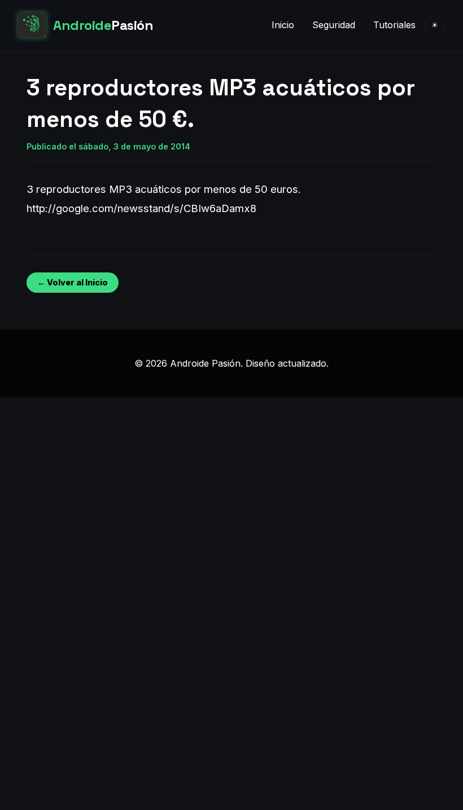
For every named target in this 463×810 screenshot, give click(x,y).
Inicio (283, 24)
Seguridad (333, 24)
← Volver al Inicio (72, 282)
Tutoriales (394, 24)
